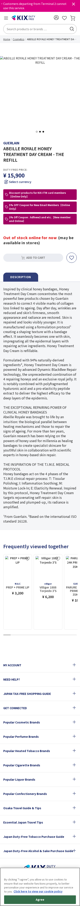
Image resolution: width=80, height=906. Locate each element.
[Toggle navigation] (6, 18)
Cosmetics (18, 39)
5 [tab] (36, 635)
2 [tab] (41, 131)
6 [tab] (44, 635)
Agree (40, 900)
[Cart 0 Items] (72, 18)
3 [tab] (44, 131)
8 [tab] (58, 635)
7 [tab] (51, 635)
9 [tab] (65, 635)
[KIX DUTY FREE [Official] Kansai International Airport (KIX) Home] (23, 18)
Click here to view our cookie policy (38, 891)
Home (6, 39)
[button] (56, 17)
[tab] (20, 277)
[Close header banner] (73, 5)
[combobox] (40, 29)
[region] (40, 887)
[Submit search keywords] (71, 29)
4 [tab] (29, 635)
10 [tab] (73, 635)
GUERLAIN (11, 142)
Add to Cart (35, 257)
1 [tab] (38, 131)
